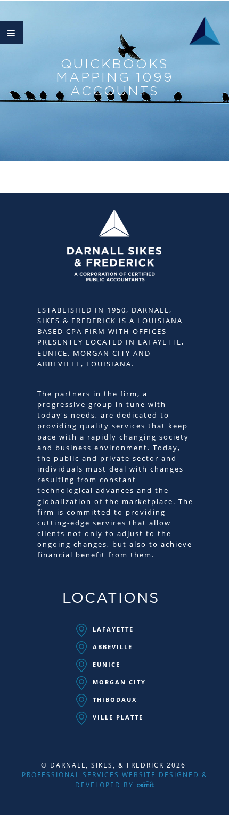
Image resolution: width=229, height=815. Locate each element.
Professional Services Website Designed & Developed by (115, 779)
